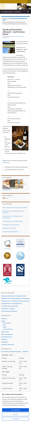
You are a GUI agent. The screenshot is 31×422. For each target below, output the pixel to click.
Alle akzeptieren (15, 410)
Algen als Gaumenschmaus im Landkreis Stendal (14, 207)
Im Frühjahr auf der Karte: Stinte (10, 224)
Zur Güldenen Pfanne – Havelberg (11, 11)
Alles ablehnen (15, 418)
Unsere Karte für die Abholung (10, 231)
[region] (15, 407)
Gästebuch (4, 318)
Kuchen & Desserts (8, 329)
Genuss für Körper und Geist (17, 36)
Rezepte (3, 321)
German (6, 198)
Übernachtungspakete (7, 334)
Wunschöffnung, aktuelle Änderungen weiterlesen (14, 351)
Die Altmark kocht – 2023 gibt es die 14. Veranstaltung (15, 301)
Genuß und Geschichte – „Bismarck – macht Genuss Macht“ (14, 31)
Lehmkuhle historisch (6, 337)
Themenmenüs (6, 37)
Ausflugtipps (4, 342)
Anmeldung (6, 162)
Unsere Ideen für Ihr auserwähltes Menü (12, 221)
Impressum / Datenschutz (7, 344)
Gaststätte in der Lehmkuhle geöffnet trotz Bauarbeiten (15, 298)
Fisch (4, 325)
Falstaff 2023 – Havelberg (9, 228)
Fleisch (5, 327)
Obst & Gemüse (7, 323)
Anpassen (15, 414)
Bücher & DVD (5, 331)
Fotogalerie (4, 339)
